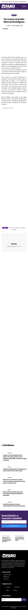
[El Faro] (14, 238)
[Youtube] (11, 590)
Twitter (7, 590)
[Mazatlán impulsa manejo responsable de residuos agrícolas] (3, 501)
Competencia (17, 227)
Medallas (14, 229)
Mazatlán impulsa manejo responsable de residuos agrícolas (14, 505)
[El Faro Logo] (8, 7)
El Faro (9, 25)
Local (9, 489)
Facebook (8, 587)
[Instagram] (13, 587)
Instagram (17, 587)
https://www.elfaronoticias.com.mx (14, 246)
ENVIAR (24, 599)
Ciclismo (11, 227)
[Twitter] (13, 28)
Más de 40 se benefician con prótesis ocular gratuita (6, 539)
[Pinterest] (16, 28)
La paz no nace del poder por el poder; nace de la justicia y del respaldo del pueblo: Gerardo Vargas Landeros (15, 457)
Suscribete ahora (14, 526)
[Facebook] (10, 28)
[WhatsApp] (20, 28)
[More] (23, 28)
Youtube (15, 590)
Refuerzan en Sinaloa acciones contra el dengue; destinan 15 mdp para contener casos (14, 481)
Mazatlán (23, 227)
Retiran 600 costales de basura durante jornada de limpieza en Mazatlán (13, 493)
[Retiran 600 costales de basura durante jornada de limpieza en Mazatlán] (3, 489)
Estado (10, 453)
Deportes (14, 15)
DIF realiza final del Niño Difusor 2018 (19, 539)
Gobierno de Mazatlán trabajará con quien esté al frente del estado (15, 470)
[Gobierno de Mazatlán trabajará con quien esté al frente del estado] (3, 466)
